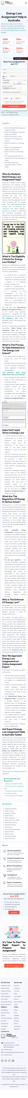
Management (4, 1010)
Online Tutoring (9, 811)
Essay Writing (9, 815)
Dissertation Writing (11, 822)
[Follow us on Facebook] (2, 1060)
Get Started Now (14, 106)
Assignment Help (5, 985)
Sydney (16, 1010)
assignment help (17, 650)
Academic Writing (10, 813)
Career (16, 1004)
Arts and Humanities (6, 1018)
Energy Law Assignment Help (13, 783)
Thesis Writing (9, 834)
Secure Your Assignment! (14, 965)
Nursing (3, 1015)
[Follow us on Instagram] (9, 1060)
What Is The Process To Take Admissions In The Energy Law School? (14, 139)
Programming (4, 1023)
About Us (16, 985)
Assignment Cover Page (12, 820)
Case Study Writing (10, 836)
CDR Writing (8, 827)
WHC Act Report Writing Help (14, 795)
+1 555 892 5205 (7, 1049)
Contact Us (17, 988)
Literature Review (10, 838)
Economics (4, 1021)
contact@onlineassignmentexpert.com (13, 1052)
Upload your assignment (7, 86)
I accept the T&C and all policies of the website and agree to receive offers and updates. (14, 101)
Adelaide (16, 1015)
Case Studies (17, 996)
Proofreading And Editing (12, 829)
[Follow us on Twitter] (6, 1060)
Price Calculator (18, 1002)
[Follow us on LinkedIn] (13, 1060)
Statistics (3, 1029)
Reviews (16, 999)
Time (19, 82)
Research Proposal (10, 825)
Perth (15, 1013)
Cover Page (4, 999)
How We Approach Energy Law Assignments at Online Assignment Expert (15, 158)
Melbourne (17, 1029)
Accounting (4, 1026)
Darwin (16, 1023)
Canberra (16, 1021)
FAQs (15, 993)
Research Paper (9, 831)
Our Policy (16, 991)
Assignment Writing (10, 808)
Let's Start (14, 912)
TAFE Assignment (10, 818)
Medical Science (5, 1013)
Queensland (17, 1026)
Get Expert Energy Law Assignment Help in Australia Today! (13, 165)
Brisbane (16, 1018)
